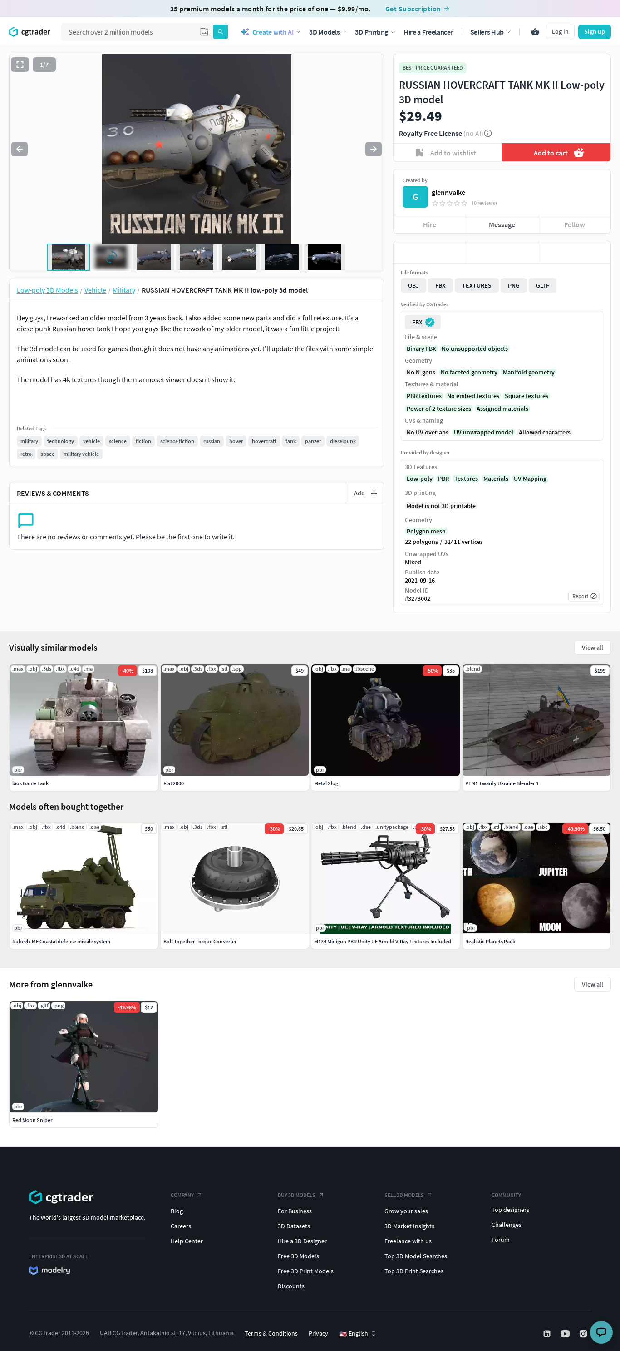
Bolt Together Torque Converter (199, 941)
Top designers (510, 1210)
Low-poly (420, 478)
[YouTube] (566, 1334)
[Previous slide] (19, 149)
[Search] (220, 32)
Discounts (291, 1286)
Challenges (507, 1225)
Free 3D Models (298, 1256)
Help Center (187, 1241)
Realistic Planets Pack (490, 941)
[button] (204, 32)
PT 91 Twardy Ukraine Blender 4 (501, 783)
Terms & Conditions (271, 1333)
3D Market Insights (409, 1226)
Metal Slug (326, 783)
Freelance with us (408, 1241)
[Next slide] (373, 149)
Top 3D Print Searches (413, 1271)
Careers (181, 1226)
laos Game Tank (30, 783)
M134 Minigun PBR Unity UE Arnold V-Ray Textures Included (382, 941)
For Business (295, 1211)
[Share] (574, 252)
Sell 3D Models (404, 1194)
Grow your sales (406, 1211)
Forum (501, 1240)
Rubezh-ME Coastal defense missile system (61, 941)
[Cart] (535, 32)
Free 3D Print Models (306, 1271)
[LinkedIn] (548, 1334)
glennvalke (448, 192)
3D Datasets (294, 1226)
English (353, 1333)
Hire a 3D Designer (302, 1241)
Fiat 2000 (173, 783)
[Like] (430, 252)
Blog (177, 1211)
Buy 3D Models (296, 1194)
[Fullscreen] (20, 64)
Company (182, 1194)
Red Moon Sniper (32, 1120)
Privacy (318, 1333)
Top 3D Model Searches (415, 1256)
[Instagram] (584, 1334)
